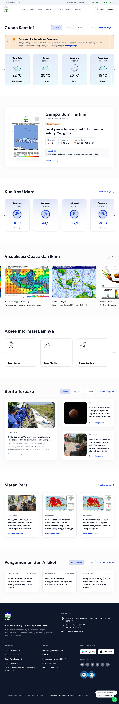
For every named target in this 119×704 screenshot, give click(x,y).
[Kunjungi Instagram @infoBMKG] (97, 665)
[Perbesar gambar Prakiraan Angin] (45, 269)
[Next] (112, 42)
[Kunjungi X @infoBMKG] (92, 665)
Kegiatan (77, 391)
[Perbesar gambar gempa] (37, 119)
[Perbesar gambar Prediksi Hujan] (93, 269)
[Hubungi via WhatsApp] (114, 699)
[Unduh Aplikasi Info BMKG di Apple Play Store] (106, 651)
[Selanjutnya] (114, 69)
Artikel (90, 562)
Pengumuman (76, 562)
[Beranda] (6, 9)
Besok (80, 28)
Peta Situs (53, 695)
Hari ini (69, 28)
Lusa (91, 28)
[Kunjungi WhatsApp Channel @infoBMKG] (108, 665)
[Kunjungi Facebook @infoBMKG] (87, 665)
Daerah (90, 391)
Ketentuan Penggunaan (67, 695)
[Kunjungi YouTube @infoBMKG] (82, 665)
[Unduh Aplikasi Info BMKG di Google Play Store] (88, 651)
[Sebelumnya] (5, 69)
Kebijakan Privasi (82, 695)
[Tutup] (115, 692)
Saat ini (56, 28)
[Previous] (7, 42)
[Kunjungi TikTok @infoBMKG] (102, 665)
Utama (65, 391)
